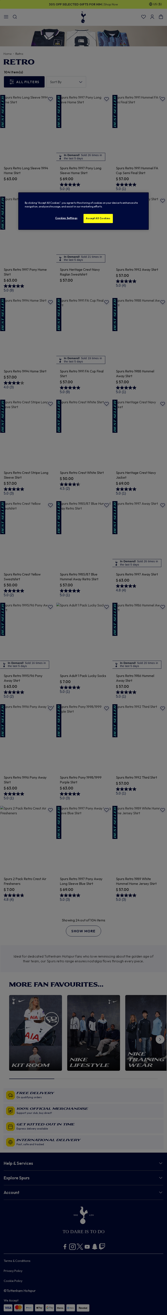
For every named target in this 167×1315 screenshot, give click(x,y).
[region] (83, 211)
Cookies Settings (66, 218)
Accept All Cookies (98, 218)
